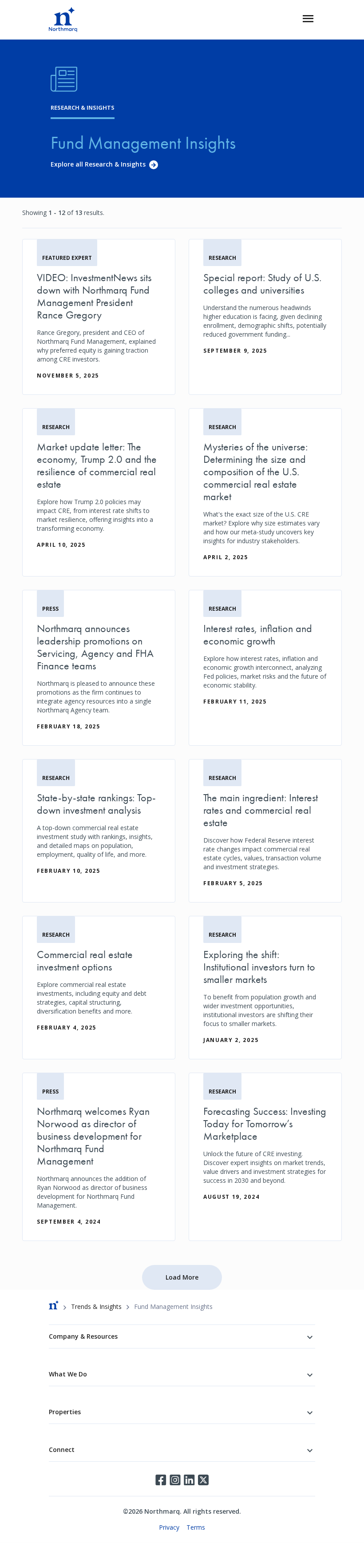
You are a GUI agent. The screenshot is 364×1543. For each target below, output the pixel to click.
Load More (182, 1277)
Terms (195, 1527)
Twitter (203, 1480)
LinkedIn (189, 1480)
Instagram (175, 1480)
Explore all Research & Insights (98, 164)
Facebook (160, 1480)
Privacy (169, 1527)
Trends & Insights (96, 1306)
